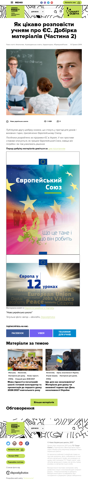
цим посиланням (56, 148)
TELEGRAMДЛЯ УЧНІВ (65, 333)
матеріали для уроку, (17, 376)
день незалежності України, (68, 373)
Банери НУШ (13, 456)
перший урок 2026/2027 (25, 379)
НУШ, (11, 379)
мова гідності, (33, 376)
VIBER (41, 333)
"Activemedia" (28, 478)
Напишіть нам (70, 2)
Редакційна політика (15, 462)
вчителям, (20, 45)
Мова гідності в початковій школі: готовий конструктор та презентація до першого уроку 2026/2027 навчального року (25, 386)
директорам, (48, 45)
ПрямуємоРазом (61, 45)
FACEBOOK (18, 333)
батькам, (12, 373)
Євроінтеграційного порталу (39, 308)
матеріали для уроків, (69, 376)
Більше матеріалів (44, 402)
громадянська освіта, (34, 45)
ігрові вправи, (52, 376)
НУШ (49, 379)
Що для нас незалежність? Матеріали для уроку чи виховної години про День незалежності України (60, 386)
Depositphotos (48, 317)
